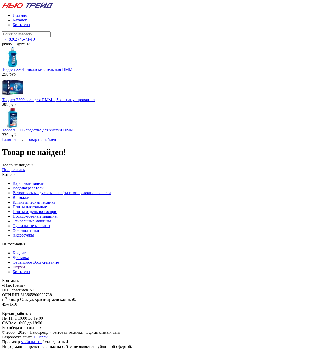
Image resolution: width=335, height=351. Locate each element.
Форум (19, 267)
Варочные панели (28, 183)
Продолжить (13, 170)
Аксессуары (23, 235)
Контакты (21, 24)
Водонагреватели (28, 188)
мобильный (31, 342)
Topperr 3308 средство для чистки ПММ (38, 130)
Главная (20, 15)
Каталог (20, 20)
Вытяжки (21, 197)
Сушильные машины (31, 225)
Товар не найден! (42, 139)
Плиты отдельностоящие (35, 211)
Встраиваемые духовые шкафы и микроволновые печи (62, 193)
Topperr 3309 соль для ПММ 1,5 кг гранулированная (48, 99)
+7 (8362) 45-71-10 (18, 39)
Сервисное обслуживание (36, 262)
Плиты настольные (30, 207)
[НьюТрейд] (27, 7)
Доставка (21, 257)
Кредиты (21, 253)
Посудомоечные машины (35, 216)
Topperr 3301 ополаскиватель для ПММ (37, 69)
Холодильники (26, 230)
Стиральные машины (32, 221)
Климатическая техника (34, 202)
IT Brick (41, 337)
